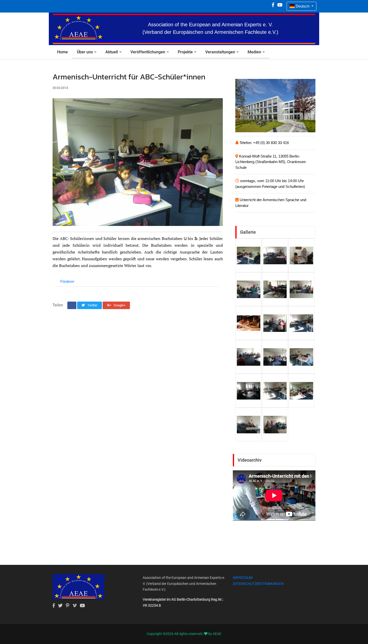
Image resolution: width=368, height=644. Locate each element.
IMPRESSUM (243, 578)
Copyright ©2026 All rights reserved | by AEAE (184, 634)
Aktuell (111, 52)
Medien (254, 52)
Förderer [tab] (67, 281)
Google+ (119, 305)
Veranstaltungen (220, 52)
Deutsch (302, 6)
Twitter (92, 305)
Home (62, 52)
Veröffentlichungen (147, 52)
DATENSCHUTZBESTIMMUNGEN (258, 584)
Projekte (185, 52)
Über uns (85, 52)
